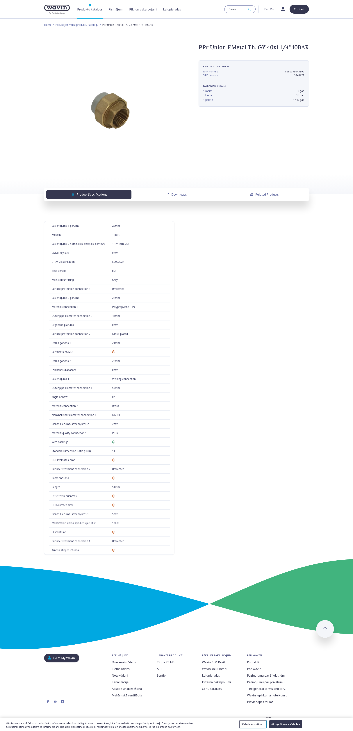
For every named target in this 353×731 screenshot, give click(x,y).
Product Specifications (92, 194)
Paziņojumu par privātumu (265, 682)
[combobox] (240, 9)
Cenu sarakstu (212, 689)
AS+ (159, 669)
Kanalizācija (120, 682)
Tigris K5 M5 (165, 662)
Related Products (267, 194)
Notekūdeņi (120, 675)
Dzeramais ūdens (124, 662)
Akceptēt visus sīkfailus (285, 724)
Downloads (179, 194)
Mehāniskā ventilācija (127, 695)
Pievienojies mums (260, 702)
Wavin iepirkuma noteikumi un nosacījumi (267, 695)
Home (47, 24)
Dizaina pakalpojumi (216, 682)
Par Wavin (254, 669)
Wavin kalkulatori (214, 669)
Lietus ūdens (121, 669)
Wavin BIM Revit (213, 662)
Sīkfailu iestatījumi (252, 724)
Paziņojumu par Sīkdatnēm (266, 675)
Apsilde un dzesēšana (127, 689)
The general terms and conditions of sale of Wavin (267, 689)
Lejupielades (211, 675)
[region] (176, 724)
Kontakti (253, 662)
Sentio (161, 675)
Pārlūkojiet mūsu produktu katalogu (76, 24)
